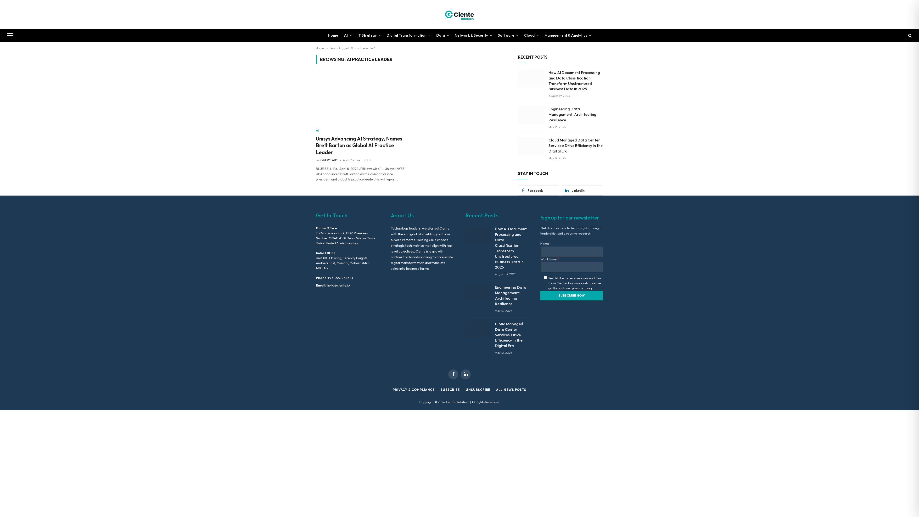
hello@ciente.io (338, 285)
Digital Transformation (406, 35)
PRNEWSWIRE (329, 160)
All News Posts (511, 390)
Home (333, 35)
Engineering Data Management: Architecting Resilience (572, 114)
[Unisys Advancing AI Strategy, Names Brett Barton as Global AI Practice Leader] (361, 98)
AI (346, 35)
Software (506, 35)
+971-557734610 (340, 278)
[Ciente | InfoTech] (459, 14)
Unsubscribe (478, 390)
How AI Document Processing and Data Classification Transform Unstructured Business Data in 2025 (574, 80)
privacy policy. (582, 288)
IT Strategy (367, 35)
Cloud (529, 35)
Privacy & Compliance (414, 390)
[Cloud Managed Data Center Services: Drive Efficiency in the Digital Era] (531, 146)
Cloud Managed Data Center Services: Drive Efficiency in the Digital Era (576, 145)
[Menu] (10, 35)
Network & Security (471, 35)
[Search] (909, 35)
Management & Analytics (565, 35)
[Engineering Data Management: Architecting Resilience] (531, 115)
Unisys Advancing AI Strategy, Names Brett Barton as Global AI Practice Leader (359, 145)
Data (440, 35)
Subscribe (450, 390)
